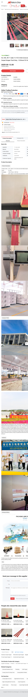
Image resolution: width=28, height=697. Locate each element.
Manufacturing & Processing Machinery (12, 9)
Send (12, 598)
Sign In (3, 132)
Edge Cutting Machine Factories (8, 681)
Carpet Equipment (21, 681)
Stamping (17, 669)
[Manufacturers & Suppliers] (14, 2)
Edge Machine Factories (19, 678)
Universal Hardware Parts (7, 669)
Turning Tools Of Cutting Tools (8, 672)
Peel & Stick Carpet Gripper (18, 654)
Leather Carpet (5, 685)
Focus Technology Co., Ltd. (16, 691)
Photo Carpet (14, 685)
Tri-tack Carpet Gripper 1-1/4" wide (8, 657)
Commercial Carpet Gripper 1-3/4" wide (19, 657)
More (2, 687)
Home (2, 9)
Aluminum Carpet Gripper (6, 654)
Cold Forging (24, 669)
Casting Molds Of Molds (22, 672)
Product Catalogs (19, 652)
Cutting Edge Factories (7, 678)
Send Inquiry (13, 70)
